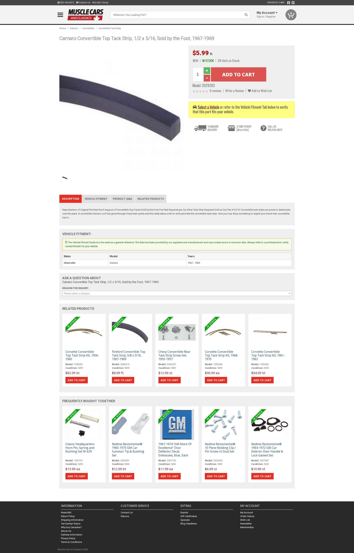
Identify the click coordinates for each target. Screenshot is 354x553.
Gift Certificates (189, 516)
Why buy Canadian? (71, 527)
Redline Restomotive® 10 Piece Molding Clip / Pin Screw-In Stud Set (220, 447)
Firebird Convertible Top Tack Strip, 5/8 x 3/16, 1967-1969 (128, 355)
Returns (125, 516)
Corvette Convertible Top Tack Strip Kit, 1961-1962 (268, 355)
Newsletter (246, 523)
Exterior (74, 28)
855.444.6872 (67, 2)
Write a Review (234, 90)
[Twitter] (293, 3)
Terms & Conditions (71, 542)
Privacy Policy (68, 538)
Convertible (88, 28)
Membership (247, 527)
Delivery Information (71, 534)
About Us (66, 531)
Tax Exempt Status (70, 523)
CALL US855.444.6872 (275, 128)
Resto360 (66, 512)
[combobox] (177, 293)
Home (62, 28)
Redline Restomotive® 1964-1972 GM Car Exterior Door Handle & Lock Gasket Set (267, 449)
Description (70, 198)
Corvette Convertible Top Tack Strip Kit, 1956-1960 (82, 355)
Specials (185, 520)
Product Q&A (122, 198)
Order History (247, 516)
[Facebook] (288, 3)
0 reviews (215, 90)
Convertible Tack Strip (109, 28)
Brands (184, 512)
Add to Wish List (261, 90)
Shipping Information (72, 520)
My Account (246, 512)
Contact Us (84, 2)
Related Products (151, 198)
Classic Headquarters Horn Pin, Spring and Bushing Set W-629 (80, 447)
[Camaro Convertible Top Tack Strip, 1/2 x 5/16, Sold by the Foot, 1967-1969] (122, 108)
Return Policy (68, 516)
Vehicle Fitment (96, 198)
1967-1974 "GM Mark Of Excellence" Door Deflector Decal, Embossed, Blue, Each (175, 449)
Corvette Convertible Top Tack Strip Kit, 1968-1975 (221, 355)
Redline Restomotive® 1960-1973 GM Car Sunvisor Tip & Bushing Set (128, 449)
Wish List (245, 520)
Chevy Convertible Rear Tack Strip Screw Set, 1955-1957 (174, 355)
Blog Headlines (189, 523)
